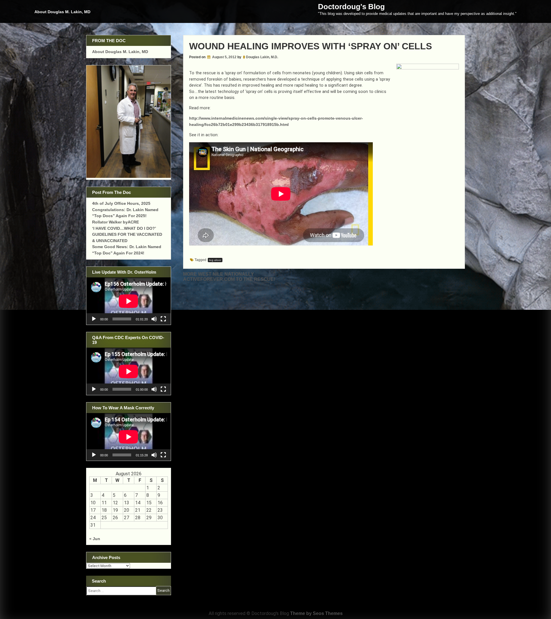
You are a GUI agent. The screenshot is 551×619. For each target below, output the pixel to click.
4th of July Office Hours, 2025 (121, 203)
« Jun (94, 538)
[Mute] (154, 319)
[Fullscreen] (163, 319)
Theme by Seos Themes (316, 613)
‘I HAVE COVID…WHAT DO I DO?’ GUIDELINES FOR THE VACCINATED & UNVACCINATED (127, 234)
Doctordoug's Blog (351, 7)
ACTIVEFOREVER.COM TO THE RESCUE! (229, 279)
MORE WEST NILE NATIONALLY (218, 274)
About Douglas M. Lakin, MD (62, 11)
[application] (128, 301)
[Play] (94, 319)
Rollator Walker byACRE (115, 222)
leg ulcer (215, 260)
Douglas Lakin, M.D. (262, 57)
